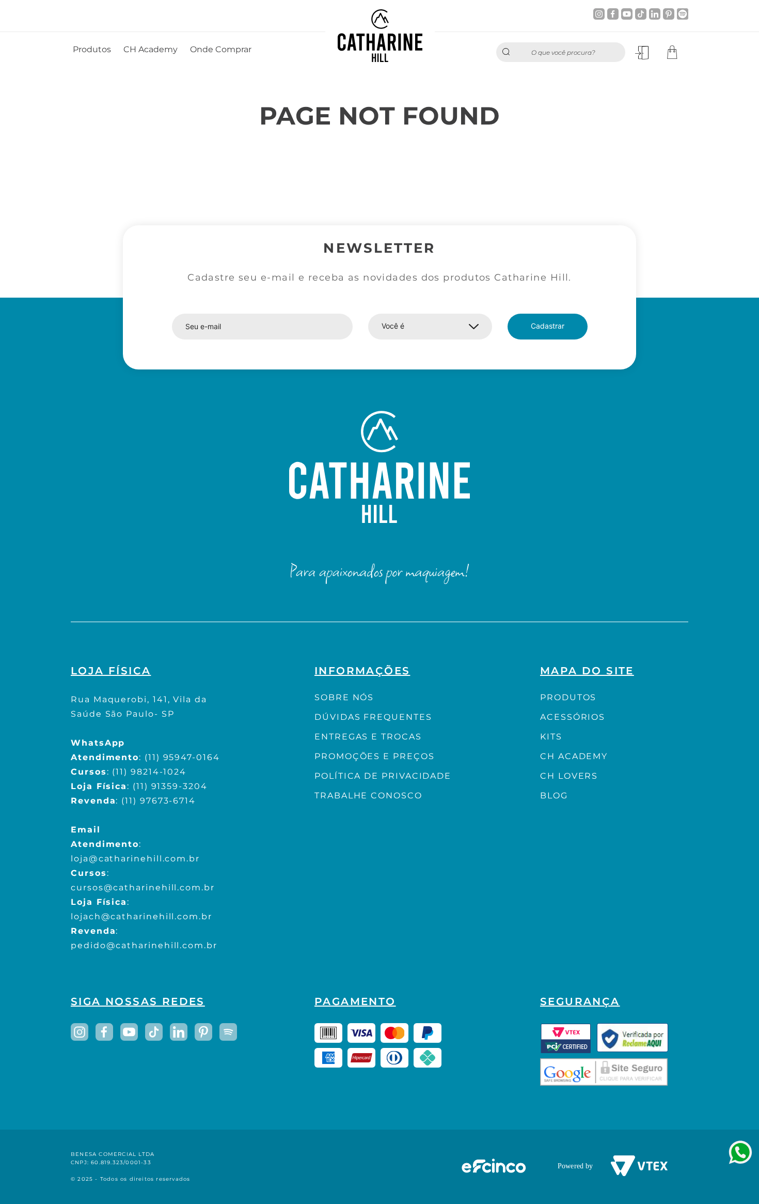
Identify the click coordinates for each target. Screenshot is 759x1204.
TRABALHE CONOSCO (368, 795)
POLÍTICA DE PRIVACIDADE (382, 776)
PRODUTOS (568, 697)
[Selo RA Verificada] (632, 1038)
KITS (551, 737)
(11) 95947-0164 (182, 757)
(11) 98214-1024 (149, 772)
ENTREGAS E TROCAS (368, 737)
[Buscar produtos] (508, 52)
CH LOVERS (569, 776)
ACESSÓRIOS (572, 717)
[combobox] (560, 52)
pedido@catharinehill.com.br (144, 945)
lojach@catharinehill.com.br (141, 916)
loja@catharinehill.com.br (135, 858)
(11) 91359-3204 (170, 786)
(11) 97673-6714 (158, 801)
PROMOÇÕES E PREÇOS (374, 756)
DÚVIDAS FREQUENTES (373, 717)
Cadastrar (547, 325)
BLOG (554, 795)
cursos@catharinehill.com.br (143, 887)
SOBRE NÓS (344, 697)
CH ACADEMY (574, 756)
